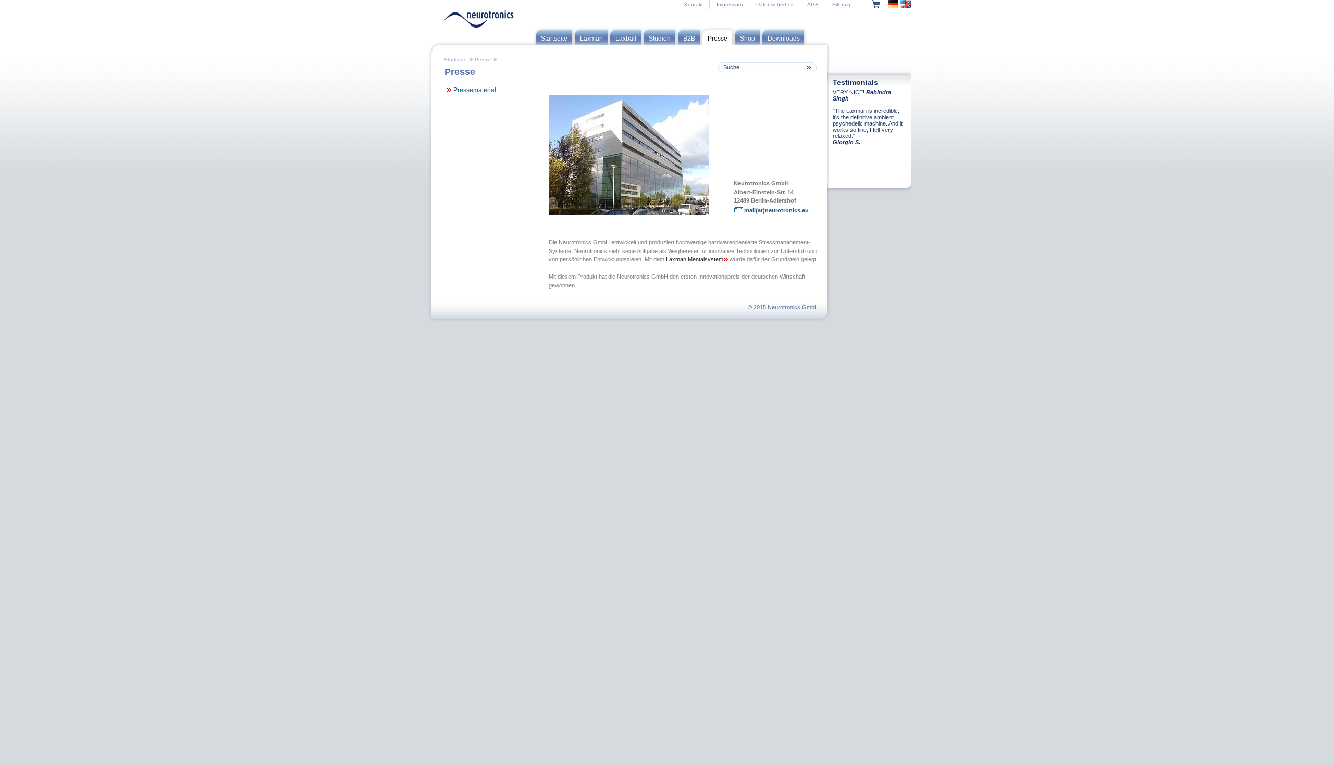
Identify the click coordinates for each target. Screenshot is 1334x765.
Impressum (730, 4)
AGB (813, 4)
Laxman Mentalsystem (694, 259)
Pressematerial (474, 90)
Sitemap (842, 4)
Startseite (455, 59)
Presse (483, 59)
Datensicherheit (775, 4)
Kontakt (693, 4)
